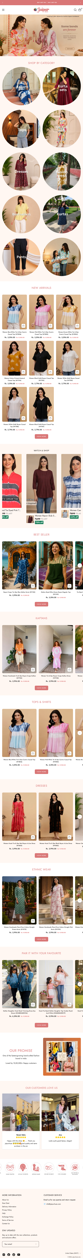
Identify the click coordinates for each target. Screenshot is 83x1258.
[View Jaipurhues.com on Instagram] (3, 1254)
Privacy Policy (7, 1210)
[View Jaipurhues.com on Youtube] (18, 1254)
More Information (11, 1195)
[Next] (80, 3)
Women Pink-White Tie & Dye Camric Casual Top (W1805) (41, 333)
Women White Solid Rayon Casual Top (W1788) (14, 425)
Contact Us (6, 1223)
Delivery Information (9, 1206)
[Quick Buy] (23, 326)
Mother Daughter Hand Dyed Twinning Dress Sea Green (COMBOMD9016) (19, 1012)
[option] (41, 489)
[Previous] (3, 3)
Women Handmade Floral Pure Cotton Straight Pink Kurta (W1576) (56, 928)
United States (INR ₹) (71, 1253)
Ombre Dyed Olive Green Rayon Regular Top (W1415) (56, 593)
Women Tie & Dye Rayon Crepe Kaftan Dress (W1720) (55, 677)
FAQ (3, 1213)
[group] (41, 2)
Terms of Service (8, 1220)
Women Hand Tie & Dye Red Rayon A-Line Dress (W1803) (19, 844)
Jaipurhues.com (77, 1257)
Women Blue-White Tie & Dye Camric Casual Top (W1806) (14, 333)
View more (41, 688)
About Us (5, 1200)
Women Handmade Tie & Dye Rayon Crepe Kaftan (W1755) (19, 677)
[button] (75, 9)
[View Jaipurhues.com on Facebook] (8, 1254)
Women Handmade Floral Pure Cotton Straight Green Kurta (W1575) (19, 928)
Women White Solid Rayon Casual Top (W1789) (68, 379)
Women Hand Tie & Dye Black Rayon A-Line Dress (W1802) (56, 844)
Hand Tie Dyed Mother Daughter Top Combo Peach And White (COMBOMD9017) (56, 1012)
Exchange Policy (7, 1217)
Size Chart (5, 1203)
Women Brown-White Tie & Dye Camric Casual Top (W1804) (68, 333)
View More (41, 436)
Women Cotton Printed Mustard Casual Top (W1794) (14, 379)
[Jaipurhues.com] (41, 10)
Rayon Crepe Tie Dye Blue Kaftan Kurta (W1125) (19, 592)
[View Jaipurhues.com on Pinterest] (13, 1254)
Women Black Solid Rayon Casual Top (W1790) (41, 379)
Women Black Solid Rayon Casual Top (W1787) (41, 425)
